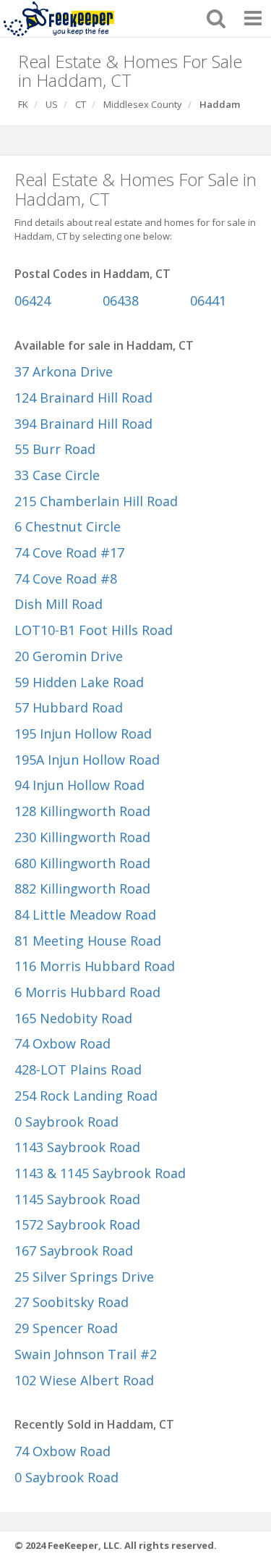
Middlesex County (142, 104)
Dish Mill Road (58, 604)
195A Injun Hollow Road (87, 759)
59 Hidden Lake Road (79, 682)
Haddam (219, 104)
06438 (121, 300)
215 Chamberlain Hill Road (96, 501)
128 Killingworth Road (82, 811)
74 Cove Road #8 (65, 578)
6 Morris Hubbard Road (87, 992)
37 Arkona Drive (63, 371)
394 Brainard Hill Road (83, 423)
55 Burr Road (54, 449)
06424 (32, 300)
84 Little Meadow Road (85, 914)
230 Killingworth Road (82, 837)
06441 (208, 300)
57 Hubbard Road (68, 707)
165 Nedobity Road (73, 1018)
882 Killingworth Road (82, 888)
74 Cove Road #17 (69, 552)
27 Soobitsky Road (71, 1302)
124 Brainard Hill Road (83, 397)
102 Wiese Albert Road (84, 1380)
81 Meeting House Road (87, 940)
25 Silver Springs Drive (84, 1276)
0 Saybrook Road (66, 1121)
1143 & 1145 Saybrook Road (100, 1173)
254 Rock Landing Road (86, 1095)
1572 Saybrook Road (77, 1224)
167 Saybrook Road (73, 1250)
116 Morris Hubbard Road (94, 966)
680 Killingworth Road (82, 863)
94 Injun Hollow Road (79, 785)
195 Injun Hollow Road (83, 733)
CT (80, 104)
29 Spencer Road (66, 1328)
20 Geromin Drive (68, 656)
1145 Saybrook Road (77, 1199)
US (52, 104)
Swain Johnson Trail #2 (85, 1354)
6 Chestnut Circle (67, 526)
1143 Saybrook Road (77, 1147)
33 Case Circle (57, 475)
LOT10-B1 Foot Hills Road (93, 630)
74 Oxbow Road (62, 1043)
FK (23, 104)
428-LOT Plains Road (78, 1069)
